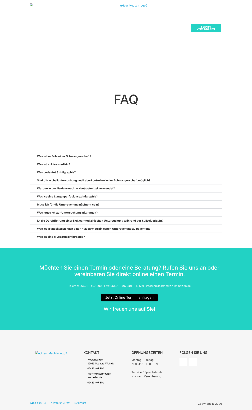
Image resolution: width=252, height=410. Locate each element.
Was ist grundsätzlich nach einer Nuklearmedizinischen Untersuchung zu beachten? (93, 228)
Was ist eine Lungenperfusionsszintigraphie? (67, 196)
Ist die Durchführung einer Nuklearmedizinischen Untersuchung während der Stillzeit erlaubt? (100, 220)
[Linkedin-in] (193, 362)
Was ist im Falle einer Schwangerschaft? (64, 156)
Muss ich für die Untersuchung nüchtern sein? (68, 204)
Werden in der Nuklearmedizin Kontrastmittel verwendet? (76, 188)
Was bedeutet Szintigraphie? (56, 172)
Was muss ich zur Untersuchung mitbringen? (67, 212)
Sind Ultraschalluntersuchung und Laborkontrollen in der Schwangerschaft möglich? (93, 180)
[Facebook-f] (183, 362)
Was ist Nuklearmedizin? (53, 164)
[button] (126, 156)
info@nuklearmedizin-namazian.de (168, 286)
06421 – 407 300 (91, 286)
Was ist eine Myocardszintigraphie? (61, 236)
